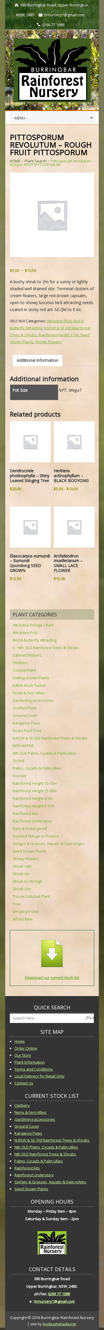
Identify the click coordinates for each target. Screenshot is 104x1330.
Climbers (20, 662)
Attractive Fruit (59, 321)
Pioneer (20, 775)
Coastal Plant (24, 670)
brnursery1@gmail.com (54, 1301)
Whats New (23, 919)
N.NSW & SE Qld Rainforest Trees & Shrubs (50, 738)
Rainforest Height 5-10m (34, 805)
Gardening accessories (33, 700)
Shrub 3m (21, 873)
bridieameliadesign (60, 1324)
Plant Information (29, 1062)
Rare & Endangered (30, 828)
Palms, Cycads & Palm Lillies (37, 768)
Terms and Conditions (33, 1069)
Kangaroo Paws (26, 723)
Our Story (22, 1055)
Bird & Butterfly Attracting (34, 640)
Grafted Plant (24, 708)
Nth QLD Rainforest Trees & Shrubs (45, 1154)
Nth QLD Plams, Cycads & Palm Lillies (46, 1147)
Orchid (18, 760)
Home (19, 1041)
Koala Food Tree (27, 730)
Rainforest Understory (32, 821)
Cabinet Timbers (27, 655)
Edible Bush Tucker (29, 685)
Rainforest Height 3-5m (59, 334)
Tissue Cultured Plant (31, 896)
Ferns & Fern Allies (29, 692)
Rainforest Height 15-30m (35, 790)
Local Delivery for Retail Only (39, 1076)
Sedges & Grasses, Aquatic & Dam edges (48, 843)
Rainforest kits (25, 813)
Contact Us (23, 1083)
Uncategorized (25, 911)
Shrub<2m (22, 888)
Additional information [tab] (37, 360)
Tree (17, 903)
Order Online (25, 1048)
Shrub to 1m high (27, 881)
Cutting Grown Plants (31, 677)
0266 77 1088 (59, 1293)
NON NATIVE (23, 745)
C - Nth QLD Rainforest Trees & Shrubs (46, 647)
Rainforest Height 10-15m (35, 783)
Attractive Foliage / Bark (33, 625)
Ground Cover (25, 715)
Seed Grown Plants (30, 851)
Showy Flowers (48, 341)
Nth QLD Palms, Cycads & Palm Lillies (44, 753)
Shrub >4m (22, 866)
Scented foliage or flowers (36, 836)
